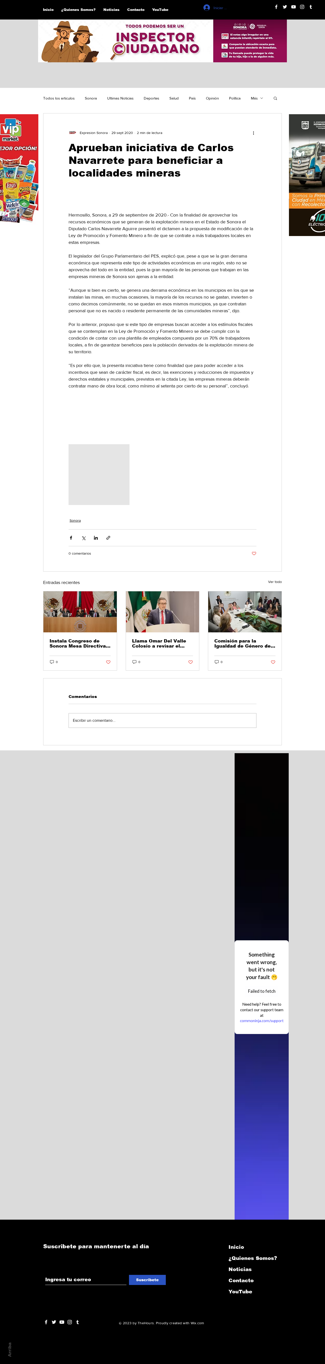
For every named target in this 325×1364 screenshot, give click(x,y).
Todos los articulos (59, 98)
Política (235, 98)
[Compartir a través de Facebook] (71, 537)
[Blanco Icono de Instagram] (302, 7)
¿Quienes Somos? (253, 1258)
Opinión (212, 98)
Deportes (151, 98)
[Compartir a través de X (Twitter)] (83, 537)
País (192, 98)
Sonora (91, 98)
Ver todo (275, 582)
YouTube (240, 1291)
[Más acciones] (253, 133)
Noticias (240, 1269)
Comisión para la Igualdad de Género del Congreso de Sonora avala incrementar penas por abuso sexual (243, 643)
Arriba (9, 1349)
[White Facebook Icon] (46, 1322)
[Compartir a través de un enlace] (108, 537)
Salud (174, 98)
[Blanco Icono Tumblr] (311, 7)
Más (254, 98)
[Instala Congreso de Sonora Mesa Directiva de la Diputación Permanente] (80, 611)
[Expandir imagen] (99, 474)
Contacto (241, 1280)
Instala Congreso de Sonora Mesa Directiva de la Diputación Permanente (78, 643)
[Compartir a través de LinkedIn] (95, 537)
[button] (275, 98)
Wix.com (197, 1323)
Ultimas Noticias (120, 98)
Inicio (236, 1247)
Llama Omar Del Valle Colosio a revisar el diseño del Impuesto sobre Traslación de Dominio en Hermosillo (160, 643)
